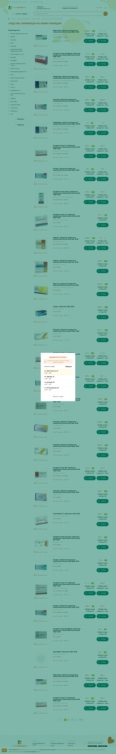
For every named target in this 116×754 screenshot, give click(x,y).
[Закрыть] (73, 354)
